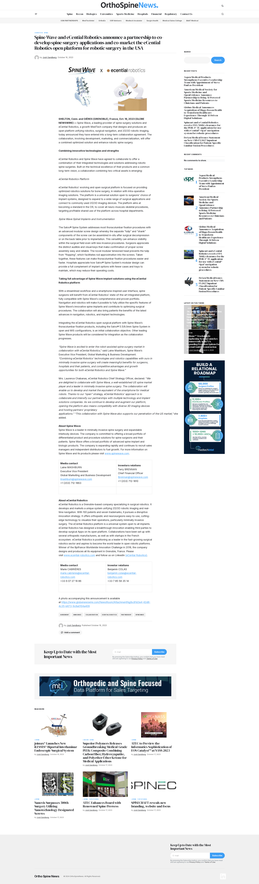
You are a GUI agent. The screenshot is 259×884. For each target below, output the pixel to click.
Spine (46, 32)
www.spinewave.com (117, 453)
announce (77, 614)
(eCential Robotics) (136, 555)
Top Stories (94, 799)
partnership (126, 614)
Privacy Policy (137, 659)
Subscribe (159, 652)
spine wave (140, 614)
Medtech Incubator (134, 21)
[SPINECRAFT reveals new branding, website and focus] (153, 784)
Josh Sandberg (195, 350)
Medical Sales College (172, 21)
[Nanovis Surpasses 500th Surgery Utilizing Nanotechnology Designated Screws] (57, 784)
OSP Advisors (115, 21)
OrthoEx (102, 21)
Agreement (64, 614)
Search (187, 52)
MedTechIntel (88, 21)
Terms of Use (151, 659)
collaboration (92, 614)
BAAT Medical (192, 21)
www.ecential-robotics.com (79, 555)
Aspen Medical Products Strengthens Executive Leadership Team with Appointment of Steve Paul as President (203, 81)
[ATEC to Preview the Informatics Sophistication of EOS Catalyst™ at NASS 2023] (153, 725)
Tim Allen (193, 326)
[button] (222, 5)
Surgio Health (152, 21)
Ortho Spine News (46, 876)
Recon (86, 740)
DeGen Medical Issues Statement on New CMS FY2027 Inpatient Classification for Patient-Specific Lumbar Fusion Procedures (202, 141)
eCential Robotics (109, 614)
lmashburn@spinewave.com (76, 479)
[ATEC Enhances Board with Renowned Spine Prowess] (105, 784)
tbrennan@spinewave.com (133, 477)
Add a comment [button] (72, 632)
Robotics (39, 32)
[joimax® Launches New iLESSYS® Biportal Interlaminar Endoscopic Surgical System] (57, 725)
